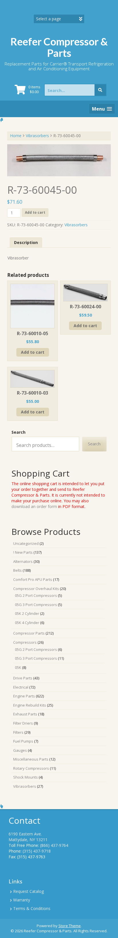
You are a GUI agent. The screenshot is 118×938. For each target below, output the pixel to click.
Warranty (21, 900)
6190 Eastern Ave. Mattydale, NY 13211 (28, 836)
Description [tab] (26, 242)
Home (15, 135)
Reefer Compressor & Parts (59, 47)
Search (18, 432)
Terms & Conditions (31, 908)
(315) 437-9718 (37, 851)
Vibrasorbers (37, 135)
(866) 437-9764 (54, 845)
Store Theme (69, 925)
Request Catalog (28, 891)
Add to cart (35, 212)
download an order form (34, 506)
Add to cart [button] (32, 352)
